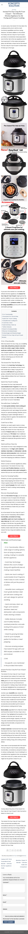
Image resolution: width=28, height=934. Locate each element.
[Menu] (2, 4)
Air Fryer (14, 9)
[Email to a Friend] (15, 850)
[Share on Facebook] (10, 850)
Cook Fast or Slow (7, 323)
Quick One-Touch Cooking (9, 318)
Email (4, 902)
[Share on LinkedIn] (20, 850)
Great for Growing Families (9, 329)
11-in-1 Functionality (7, 314)
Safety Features (6, 327)
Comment (6, 882)
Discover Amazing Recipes (9, 331)
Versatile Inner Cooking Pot (9, 320)
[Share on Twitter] (12, 850)
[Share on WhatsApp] (7, 850)
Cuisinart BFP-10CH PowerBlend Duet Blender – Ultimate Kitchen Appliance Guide (6, 863)
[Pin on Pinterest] (18, 850)
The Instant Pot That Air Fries (10, 316)
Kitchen (24, 855)
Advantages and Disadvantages (11, 333)
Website (5, 909)
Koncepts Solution (14, 4)
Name (5, 895)
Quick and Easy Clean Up (9, 325)
